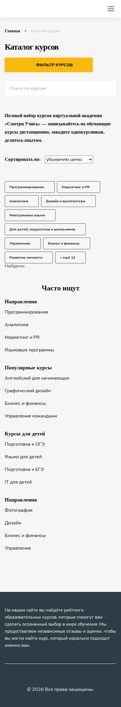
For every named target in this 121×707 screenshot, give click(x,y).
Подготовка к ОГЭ (25, 444)
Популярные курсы (28, 368)
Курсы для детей (25, 434)
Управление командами (31, 416)
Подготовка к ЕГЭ (24, 469)
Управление (18, 548)
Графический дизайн (28, 391)
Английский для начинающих (37, 378)
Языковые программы (29, 350)
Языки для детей (23, 457)
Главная (12, 31)
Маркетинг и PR (22, 337)
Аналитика (16, 324)
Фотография (19, 510)
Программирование (26, 312)
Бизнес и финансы (25, 403)
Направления (21, 301)
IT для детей (18, 482)
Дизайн (13, 523)
